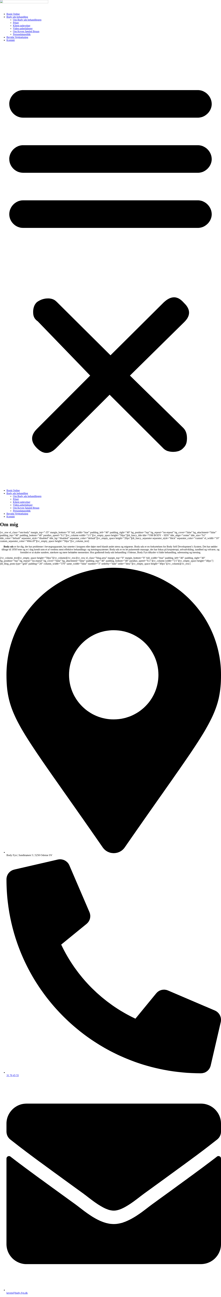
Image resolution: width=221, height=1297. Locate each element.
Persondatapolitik (22, 34)
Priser (16, 22)
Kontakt (10, 40)
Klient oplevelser (21, 25)
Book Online (13, 14)
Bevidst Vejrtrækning (17, 37)
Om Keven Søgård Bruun (26, 31)
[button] (110, 265)
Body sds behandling (17, 16)
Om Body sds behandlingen (27, 19)
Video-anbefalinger (23, 28)
